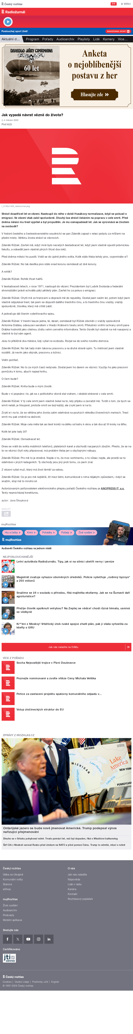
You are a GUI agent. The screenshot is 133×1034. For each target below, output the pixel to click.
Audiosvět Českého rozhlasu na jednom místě (26, 548)
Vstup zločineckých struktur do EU (40, 709)
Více (123, 39)
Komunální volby (13, 879)
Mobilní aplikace (12, 920)
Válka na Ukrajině (13, 874)
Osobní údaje (22, 982)
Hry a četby (11, 532)
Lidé (96, 39)
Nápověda (74, 879)
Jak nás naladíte (77, 874)
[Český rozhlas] (12, 4)
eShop (7, 889)
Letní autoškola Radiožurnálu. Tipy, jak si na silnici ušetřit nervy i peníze (65, 561)
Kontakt (72, 894)
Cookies (7, 982)
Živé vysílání (85, 532)
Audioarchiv (65, 39)
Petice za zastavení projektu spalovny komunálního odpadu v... (59, 694)
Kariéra (72, 889)
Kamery (109, 39)
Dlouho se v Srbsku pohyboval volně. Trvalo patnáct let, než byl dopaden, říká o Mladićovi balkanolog (60, 838)
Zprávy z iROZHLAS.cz (19, 735)
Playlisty (84, 39)
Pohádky (47, 532)
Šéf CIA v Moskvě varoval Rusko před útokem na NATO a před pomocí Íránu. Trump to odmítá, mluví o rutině (64, 845)
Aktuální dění (11, 39)
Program (32, 39)
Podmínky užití (40, 982)
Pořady (47, 39)
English (55, 982)
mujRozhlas (8, 524)
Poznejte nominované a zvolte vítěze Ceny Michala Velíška (56, 678)
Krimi (30, 532)
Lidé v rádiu (75, 884)
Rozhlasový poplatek (80, 898)
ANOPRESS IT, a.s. (112, 488)
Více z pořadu (13, 658)
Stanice (7, 884)
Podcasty (8, 915)
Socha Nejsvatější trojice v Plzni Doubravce (46, 662)
